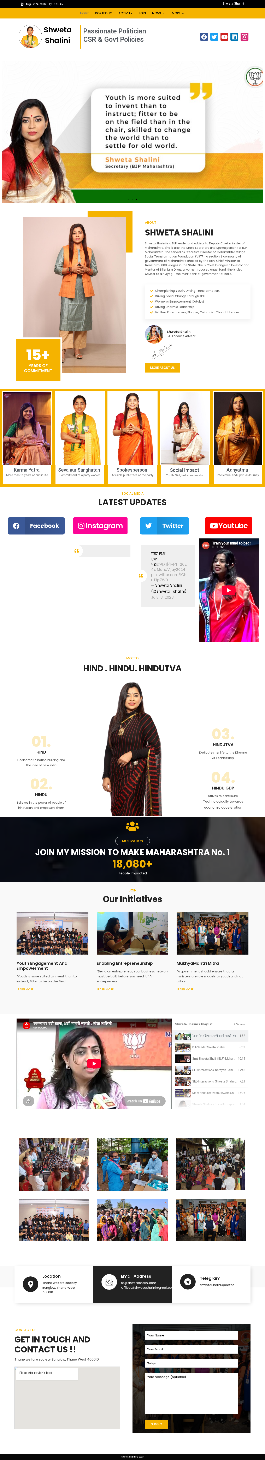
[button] (128, 199)
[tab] (210, 1036)
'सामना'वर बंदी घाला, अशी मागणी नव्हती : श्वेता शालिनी (219, 1035)
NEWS (156, 13)
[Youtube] (224, 37)
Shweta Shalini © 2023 (132, 1457)
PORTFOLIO (103, 13)
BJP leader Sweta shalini (208, 1047)
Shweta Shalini (233, 3)
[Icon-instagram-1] (244, 37)
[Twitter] (214, 37)
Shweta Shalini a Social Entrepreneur (216, 1104)
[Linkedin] (234, 37)
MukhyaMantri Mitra (198, 963)
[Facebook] (204, 37)
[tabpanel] (94, 1064)
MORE (176, 13)
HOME (84, 13)
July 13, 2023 (162, 597)
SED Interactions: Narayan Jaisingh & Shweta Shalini (226, 1070)
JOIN (142, 13)
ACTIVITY (125, 13)
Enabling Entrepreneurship (125, 963)
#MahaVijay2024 (169, 569)
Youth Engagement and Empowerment (42, 965)
